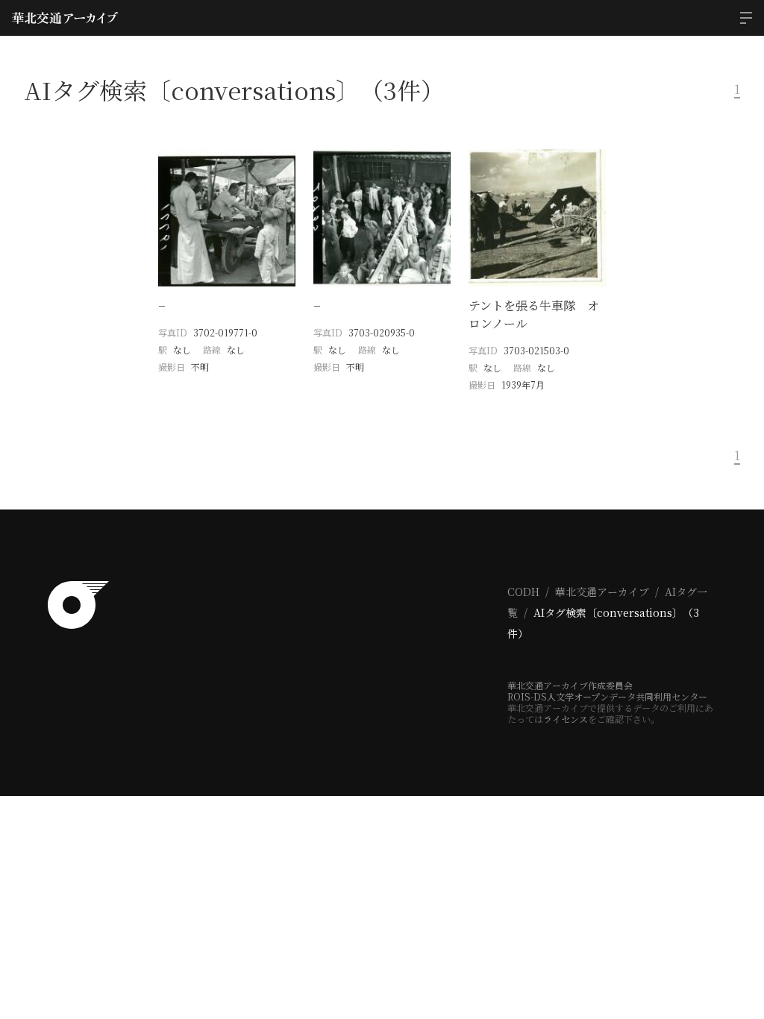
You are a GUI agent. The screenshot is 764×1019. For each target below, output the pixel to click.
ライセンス (565, 718)
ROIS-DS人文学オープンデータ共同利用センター (607, 696)
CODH (523, 591)
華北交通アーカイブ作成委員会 (570, 685)
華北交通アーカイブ (602, 591)
